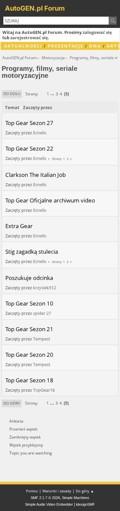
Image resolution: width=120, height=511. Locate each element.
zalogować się (97, 32)
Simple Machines (75, 498)
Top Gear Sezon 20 (29, 354)
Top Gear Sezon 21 (29, 329)
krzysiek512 (44, 288)
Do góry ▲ (85, 490)
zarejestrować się (29, 38)
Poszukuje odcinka (29, 278)
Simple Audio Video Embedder (49, 504)
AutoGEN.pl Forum (35, 8)
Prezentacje (65, 46)
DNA (95, 46)
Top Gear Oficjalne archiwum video (50, 200)
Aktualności (23, 46)
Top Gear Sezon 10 (29, 303)
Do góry (11, 403)
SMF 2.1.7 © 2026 (45, 498)
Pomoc (32, 490)
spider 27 (42, 313)
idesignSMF (85, 504)
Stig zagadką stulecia (31, 251)
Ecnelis (39, 133)
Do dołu (11, 93)
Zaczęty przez (37, 107)
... (52, 94)
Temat (12, 107)
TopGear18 (44, 390)
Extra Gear (19, 226)
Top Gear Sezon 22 (29, 148)
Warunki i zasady (56, 490)
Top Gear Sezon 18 (29, 380)
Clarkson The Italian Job (35, 175)
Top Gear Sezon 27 (29, 123)
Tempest (41, 339)
